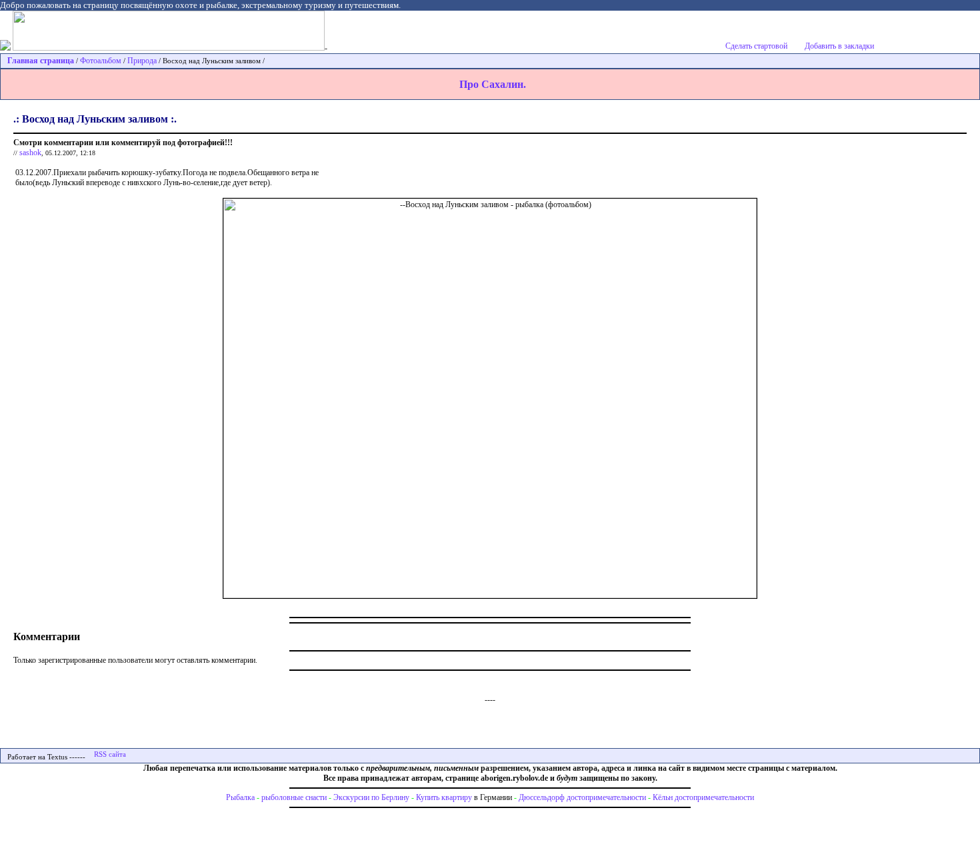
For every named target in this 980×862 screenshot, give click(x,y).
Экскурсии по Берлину (371, 797)
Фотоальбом (100, 60)
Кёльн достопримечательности (703, 797)
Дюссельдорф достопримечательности (582, 797)
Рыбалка (240, 797)
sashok (30, 152)
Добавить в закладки (839, 46)
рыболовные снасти (294, 797)
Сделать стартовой (756, 46)
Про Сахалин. (492, 84)
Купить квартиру (444, 797)
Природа (142, 60)
